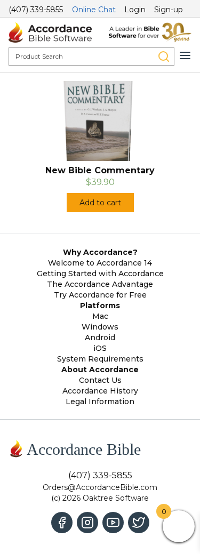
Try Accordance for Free (100, 295)
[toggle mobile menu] (185, 55)
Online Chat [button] (94, 9)
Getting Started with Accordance (100, 273)
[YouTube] (113, 522)
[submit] (163, 56)
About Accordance (100, 369)
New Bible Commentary (100, 170)
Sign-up (168, 9)
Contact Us (100, 380)
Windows (100, 327)
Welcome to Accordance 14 (100, 263)
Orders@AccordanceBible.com (100, 487)
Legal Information (100, 401)
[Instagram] (87, 522)
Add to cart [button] (100, 202)
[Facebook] (62, 522)
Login (135, 9)
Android (100, 337)
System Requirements (100, 359)
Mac (100, 316)
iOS (100, 348)
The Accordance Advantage (100, 284)
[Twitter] (138, 522)
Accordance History (100, 391)
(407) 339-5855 (36, 9)
